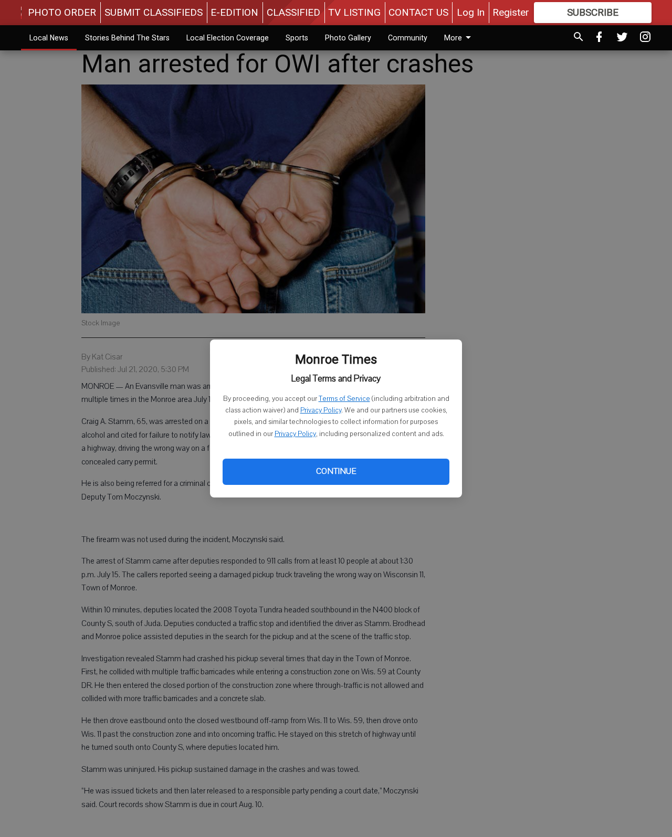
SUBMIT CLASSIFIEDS (153, 12)
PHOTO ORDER (62, 12)
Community (407, 38)
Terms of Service (344, 399)
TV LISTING (354, 12)
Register (510, 12)
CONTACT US (418, 12)
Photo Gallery (348, 38)
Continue (336, 471)
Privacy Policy (320, 410)
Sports (297, 38)
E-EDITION (234, 12)
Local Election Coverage (227, 38)
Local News (48, 38)
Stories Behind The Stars (127, 38)
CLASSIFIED (293, 12)
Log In (471, 12)
